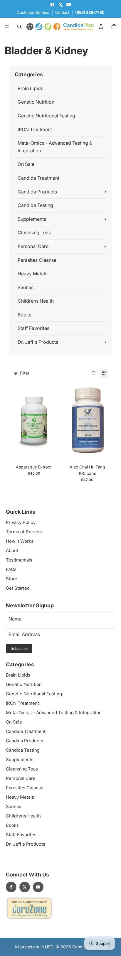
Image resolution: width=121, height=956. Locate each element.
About (12, 550)
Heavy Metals (32, 273)
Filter (24, 372)
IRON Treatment (35, 129)
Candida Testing (35, 205)
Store (11, 578)
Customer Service (33, 12)
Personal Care (33, 246)
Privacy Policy (21, 522)
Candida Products (37, 192)
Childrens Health (36, 301)
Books (24, 315)
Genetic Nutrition (36, 102)
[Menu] (7, 26)
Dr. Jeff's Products (38, 342)
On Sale (26, 164)
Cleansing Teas (34, 232)
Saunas (25, 287)
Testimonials (19, 560)
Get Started (18, 588)
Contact (62, 12)
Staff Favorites (33, 328)
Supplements (32, 219)
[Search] (19, 26)
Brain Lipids (30, 88)
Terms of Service (24, 532)
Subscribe (19, 648)
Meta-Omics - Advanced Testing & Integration (55, 147)
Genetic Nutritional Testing (46, 116)
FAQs (11, 569)
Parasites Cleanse (37, 260)
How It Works (19, 541)
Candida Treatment (38, 178)
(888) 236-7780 (90, 12)
